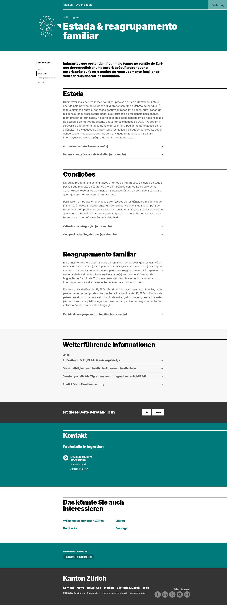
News (80, 587)
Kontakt (41, 82)
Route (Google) (78, 464)
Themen (68, 4)
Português (72, 17)
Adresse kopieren (79, 468)
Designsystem (93, 593)
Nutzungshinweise (137, 593)
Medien (109, 587)
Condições (42, 73)
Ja (147, 412)
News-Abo (94, 587)
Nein (158, 412)
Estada (40, 69)
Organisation (84, 4)
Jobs (145, 587)
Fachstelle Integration (83, 446)
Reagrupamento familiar (47, 78)
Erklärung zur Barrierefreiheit (114, 593)
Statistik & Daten (128, 587)
